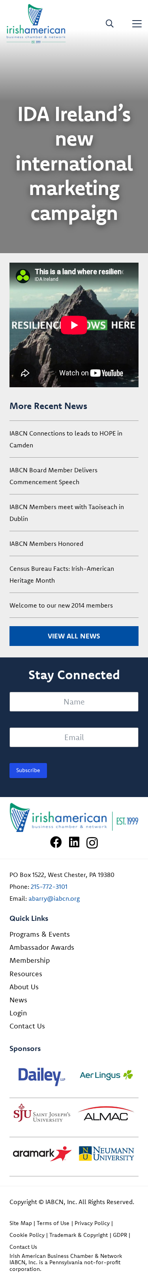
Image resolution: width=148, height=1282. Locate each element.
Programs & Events (39, 934)
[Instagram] (92, 842)
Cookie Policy (27, 1234)
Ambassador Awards (41, 947)
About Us (24, 986)
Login (18, 1012)
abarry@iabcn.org (54, 898)
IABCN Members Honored (46, 543)
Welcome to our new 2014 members (61, 605)
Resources (25, 973)
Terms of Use (53, 1223)
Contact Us (27, 1025)
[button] (109, 23)
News (18, 999)
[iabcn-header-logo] (36, 24)
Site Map (20, 1223)
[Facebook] (56, 842)
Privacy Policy (92, 1223)
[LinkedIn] (74, 842)
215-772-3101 (49, 886)
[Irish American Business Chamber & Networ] (74, 818)
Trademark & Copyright (78, 1234)
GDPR (120, 1234)
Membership (29, 960)
